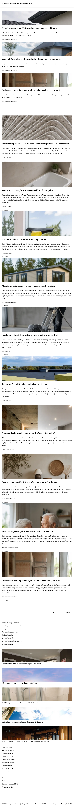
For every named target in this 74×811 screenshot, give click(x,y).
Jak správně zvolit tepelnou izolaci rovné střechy (24, 384)
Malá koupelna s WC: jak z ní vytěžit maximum (20, 702)
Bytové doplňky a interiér (8, 498)
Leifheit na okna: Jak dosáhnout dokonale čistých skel (22, 722)
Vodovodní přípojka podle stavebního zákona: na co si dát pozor (31, 59)
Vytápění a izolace (6, 157)
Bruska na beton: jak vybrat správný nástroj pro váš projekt (30, 335)
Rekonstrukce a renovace (8, 449)
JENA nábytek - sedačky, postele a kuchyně (17, 3)
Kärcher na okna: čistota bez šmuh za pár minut (24, 239)
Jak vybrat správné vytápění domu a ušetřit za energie (22, 683)
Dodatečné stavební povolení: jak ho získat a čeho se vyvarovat (31, 90)
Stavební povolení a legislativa (9, 39)
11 (54, 613)
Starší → (69, 613)
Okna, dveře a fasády (7, 253)
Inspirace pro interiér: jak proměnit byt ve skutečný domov (29, 482)
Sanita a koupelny (6, 206)
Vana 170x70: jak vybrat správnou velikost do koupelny (27, 190)
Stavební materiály (6, 351)
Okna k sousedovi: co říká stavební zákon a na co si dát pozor (30, 28)
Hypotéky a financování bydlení (10, 547)
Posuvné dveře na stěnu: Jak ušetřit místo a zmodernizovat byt (25, 741)
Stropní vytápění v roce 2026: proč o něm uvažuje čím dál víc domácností (35, 144)
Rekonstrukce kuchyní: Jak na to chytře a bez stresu (21, 664)
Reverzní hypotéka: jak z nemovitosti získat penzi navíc (27, 531)
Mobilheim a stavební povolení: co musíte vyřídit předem (28, 286)
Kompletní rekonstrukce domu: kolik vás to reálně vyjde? (28, 433)
